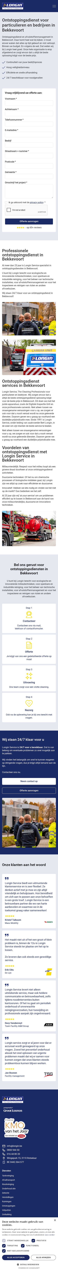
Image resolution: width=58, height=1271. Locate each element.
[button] (53, 6)
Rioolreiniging (8, 1184)
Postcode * (10, 161)
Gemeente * (10, 172)
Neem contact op (29, 781)
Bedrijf (8, 140)
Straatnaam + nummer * (17, 151)
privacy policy (36, 202)
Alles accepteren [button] (15, 1257)
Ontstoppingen (8, 1206)
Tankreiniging (8, 1176)
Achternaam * (12, 109)
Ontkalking (7, 1214)
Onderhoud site (8, 1188)
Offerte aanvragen (29, 790)
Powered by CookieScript (29, 1268)
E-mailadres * (11, 130)
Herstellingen (8, 1197)
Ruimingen (6, 1201)
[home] (12, 6)
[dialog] (29, 1244)
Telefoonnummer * (14, 119)
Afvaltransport (8, 1180)
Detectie (5, 1193)
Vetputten (6, 1210)
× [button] (55, 1220)
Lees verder (50, 1235)
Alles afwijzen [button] (43, 1257)
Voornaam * (11, 98)
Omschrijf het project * (16, 182)
